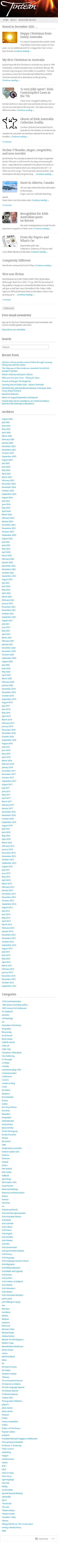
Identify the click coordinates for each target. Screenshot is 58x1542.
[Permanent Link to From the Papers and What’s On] (11, 247)
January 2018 (7, 767)
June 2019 (6, 709)
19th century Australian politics (15, 1005)
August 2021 (7, 620)
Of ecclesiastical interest (12, 1380)
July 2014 (6, 911)
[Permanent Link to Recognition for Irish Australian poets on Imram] (11, 223)
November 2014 (9, 897)
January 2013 (7, 972)
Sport (4, 1500)
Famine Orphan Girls (10, 1152)
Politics (5, 1425)
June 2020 (6, 668)
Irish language (8, 1257)
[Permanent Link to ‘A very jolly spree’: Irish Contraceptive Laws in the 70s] (11, 99)
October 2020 (8, 655)
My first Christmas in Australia (23, 60)
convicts (5, 1080)
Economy (6, 1110)
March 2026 (7, 436)
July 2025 (6, 463)
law (3, 1305)
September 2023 (9, 535)
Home (5, 20)
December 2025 (8, 446)
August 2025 (7, 460)
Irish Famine (7, 1240)
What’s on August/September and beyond (20, 397)
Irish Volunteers (8, 1288)
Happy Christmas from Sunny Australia (35, 35)
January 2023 (7, 562)
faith (4, 1145)
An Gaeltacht (7, 1011)
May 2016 (6, 836)
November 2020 (9, 651)
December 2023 (8, 525)
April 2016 (6, 839)
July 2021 (6, 624)
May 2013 (6, 959)
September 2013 (9, 945)
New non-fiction (13, 274)
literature (6, 1309)
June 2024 (6, 504)
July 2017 (6, 788)
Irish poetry (7, 1275)
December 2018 (8, 730)
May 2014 (6, 918)
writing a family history (11, 1527)
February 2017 (8, 805)
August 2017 (7, 784)
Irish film (6, 1244)
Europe (5, 1138)
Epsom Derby (7, 1128)
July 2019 (6, 706)
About (13, 20)
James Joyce (7, 1298)
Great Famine (7, 1186)
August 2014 (7, 907)
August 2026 (7, 419)
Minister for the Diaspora (12, 1339)
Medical (5, 1319)
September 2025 (9, 456)
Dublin (4, 1104)
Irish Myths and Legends (12, 1271)
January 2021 (7, 644)
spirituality (6, 1497)
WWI (4, 1531)
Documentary (7, 1097)
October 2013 (8, 942)
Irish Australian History (11, 1216)
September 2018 (9, 740)
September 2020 (9, 658)
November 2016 (9, 815)
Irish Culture (7, 1227)
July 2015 (6, 870)
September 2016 (9, 822)
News (4, 1360)
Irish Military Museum (11, 1268)
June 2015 (6, 873)
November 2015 (9, 856)
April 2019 (6, 716)
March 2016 (7, 842)
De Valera (6, 1090)
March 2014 (7, 924)
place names (7, 1408)
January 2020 (7, 685)
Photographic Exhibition (12, 1401)
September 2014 (9, 904)
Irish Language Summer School (15, 1261)
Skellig (4, 1486)
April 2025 (6, 474)
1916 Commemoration (11, 1001)
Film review (6, 1172)
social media (7, 1490)
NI (3, 1363)
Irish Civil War (8, 1223)
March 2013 (7, 965)
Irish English (7, 1233)
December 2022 (8, 566)
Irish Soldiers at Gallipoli (12, 1281)
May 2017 (6, 795)
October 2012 (8, 982)
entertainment (8, 1121)
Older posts (8, 308)
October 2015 (8, 859)
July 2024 (6, 501)
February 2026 (8, 439)
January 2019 (7, 726)
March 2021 (7, 638)
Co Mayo (6, 1063)
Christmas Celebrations (12, 1052)
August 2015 (7, 866)
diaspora (6, 1093)
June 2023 (6, 545)
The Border (7, 1503)
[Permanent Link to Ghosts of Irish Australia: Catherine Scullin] (11, 129)
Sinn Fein (5, 1483)
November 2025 (9, 450)
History (5, 1196)
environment (7, 1124)
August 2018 (7, 743)
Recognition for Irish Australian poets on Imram (34, 217)
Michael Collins (8, 1329)
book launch (7, 1035)
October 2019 (8, 696)
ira (3, 1206)
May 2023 (6, 549)
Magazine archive (27, 20)
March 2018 (7, 761)
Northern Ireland (9, 1374)
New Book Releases (10, 394)
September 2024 (9, 494)
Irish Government (9, 1247)
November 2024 (9, 487)
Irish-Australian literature (12, 1295)
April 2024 (6, 511)
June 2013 (6, 955)
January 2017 (7, 808)
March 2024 (7, 514)
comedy (5, 1066)
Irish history (7, 1254)
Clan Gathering (8, 1056)
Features (5, 1155)
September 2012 (9, 986)
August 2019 (7, 702)
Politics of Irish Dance (11, 1428)
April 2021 (6, 634)
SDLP (4, 1469)
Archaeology (7, 1018)
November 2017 (9, 774)
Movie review (7, 1350)
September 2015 (9, 863)
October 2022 (8, 573)
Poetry (4, 1418)
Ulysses (5, 1520)
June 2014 (6, 914)
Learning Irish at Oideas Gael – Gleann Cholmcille (23, 385)
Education (6, 1114)
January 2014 (7, 931)
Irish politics (7, 1278)
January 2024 (7, 521)
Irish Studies (7, 1285)
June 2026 (6, 426)
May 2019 (6, 713)
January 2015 (7, 890)
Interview (6, 1203)
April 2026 (6, 432)
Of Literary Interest (10, 1391)
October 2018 (8, 736)
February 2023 (8, 559)
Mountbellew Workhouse (12, 1346)
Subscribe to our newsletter (13, 329)
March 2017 (7, 801)
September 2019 (9, 699)
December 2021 (8, 607)
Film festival (7, 1169)
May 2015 (6, 877)
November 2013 (9, 938)
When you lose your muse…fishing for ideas (21, 378)
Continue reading (22, 51)
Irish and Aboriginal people (13, 1213)
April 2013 (6, 962)
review (5, 1462)
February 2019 (8, 723)
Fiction (4, 1165)
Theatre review (8, 1514)
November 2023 (9, 528)
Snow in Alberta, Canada (37, 182)
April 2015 (6, 880)
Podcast (5, 1415)
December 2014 (8, 894)
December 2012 (8, 976)
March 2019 (7, 719)
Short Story (6, 1476)
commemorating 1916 (11, 1070)
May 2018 (6, 754)
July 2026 (6, 422)
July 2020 (6, 665)
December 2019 (8, 689)
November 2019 (9, 692)
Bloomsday (7, 1032)
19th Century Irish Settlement (14, 1008)
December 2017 (8, 771)
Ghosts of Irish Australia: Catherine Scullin (37, 120)
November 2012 (9, 979)
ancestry (5, 1015)
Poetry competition (10, 1421)
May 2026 (6, 429)
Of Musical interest (10, 1394)
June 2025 (6, 467)
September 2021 (9, 617)
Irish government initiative (13, 1251)
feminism (6, 1158)
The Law (5, 1507)
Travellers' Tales (9, 1517)
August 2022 (7, 579)
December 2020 (8, 648)
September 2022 (9, 576)
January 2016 (7, 849)
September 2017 (9, 781)
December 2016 (8, 812)
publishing (6, 1452)
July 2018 (6, 747)
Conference (7, 1076)
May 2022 (6, 590)
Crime (4, 1087)
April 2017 (6, 798)
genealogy (6, 1179)
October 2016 (8, 819)
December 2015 (8, 853)
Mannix (5, 1316)
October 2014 (8, 901)
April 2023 (6, 552)
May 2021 (6, 631)
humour (5, 1199)
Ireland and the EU (10, 1210)
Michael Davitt (8, 1333)
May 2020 (6, 672)
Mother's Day (7, 1343)
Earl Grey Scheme (9, 1107)
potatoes (6, 1435)
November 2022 (9, 569)
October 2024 (8, 491)
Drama (5, 1100)
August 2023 (7, 538)
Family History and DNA (12, 1148)
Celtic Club (6, 1049)
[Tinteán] (23, 8)
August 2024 (7, 497)
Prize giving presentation (12, 1442)
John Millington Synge (11, 1302)
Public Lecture (8, 1449)
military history (8, 1336)
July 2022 (6, 583)
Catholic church (8, 1042)
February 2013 (8, 969)
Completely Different (16, 260)
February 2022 (8, 600)
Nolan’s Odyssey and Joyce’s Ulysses (17, 374)
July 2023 (6, 542)
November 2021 (9, 610)
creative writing (8, 1083)
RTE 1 (4, 1466)
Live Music (6, 1312)
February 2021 (8, 641)
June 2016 (6, 832)
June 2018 (6, 750)
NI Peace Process (9, 1367)
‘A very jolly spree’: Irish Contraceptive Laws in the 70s (36, 92)
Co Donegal (7, 1059)
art (3, 1022)
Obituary (5, 1377)
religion (5, 1456)
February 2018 (8, 764)
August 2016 (7, 825)
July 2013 (6, 952)
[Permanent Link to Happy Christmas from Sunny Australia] (11, 43)
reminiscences (8, 1459)
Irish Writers (7, 1292)
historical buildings (10, 1189)
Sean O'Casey (8, 1473)
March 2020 (7, 678)
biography (6, 1029)
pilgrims (5, 1404)
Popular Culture (8, 1432)
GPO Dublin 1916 (9, 1182)
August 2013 (7, 948)
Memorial (6, 1326)
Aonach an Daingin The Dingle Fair (16, 381)
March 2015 (7, 883)
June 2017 (6, 791)
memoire (6, 1322)
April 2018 (6, 757)
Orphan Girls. (7, 1397)
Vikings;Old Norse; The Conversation (17, 1524)
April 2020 (6, 675)
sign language (8, 1479)
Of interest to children (11, 1384)
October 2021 (8, 614)
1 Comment (6, 300)
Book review (7, 1039)
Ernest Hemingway (10, 1131)
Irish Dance (7, 1230)
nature (4, 1353)
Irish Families (7, 1237)
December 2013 (8, 935)
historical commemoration (13, 1193)
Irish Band (6, 1220)
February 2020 (8, 682)
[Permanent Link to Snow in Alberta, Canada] (11, 192)
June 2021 (6, 627)
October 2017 (8, 778)
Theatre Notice (8, 1510)
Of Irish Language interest (13, 1387)
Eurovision (6, 1141)
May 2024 (6, 508)
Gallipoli (5, 1175)
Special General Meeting (12, 1493)
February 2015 (8, 887)
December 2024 (8, 484)
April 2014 (6, 921)
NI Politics (6, 1370)
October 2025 (8, 453)
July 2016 (6, 829)
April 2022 (6, 593)
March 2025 (7, 477)
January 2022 (7, 603)
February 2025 (8, 480)
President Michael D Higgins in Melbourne (19, 1439)
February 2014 (8, 928)
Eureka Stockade (9, 1135)
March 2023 (7, 555)
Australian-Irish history (11, 1025)
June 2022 (6, 586)
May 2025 (6, 470)
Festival (5, 1162)
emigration (6, 1117)
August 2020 (7, 661)
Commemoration (9, 1073)
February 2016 (8, 846)
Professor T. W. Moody (11, 1445)
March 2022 (7, 596)
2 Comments (7, 142)
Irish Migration (8, 1264)
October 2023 (8, 532)
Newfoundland (8, 1356)
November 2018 (9, 733)
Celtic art (5, 1046)
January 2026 (7, 443)
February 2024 (8, 518)
